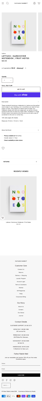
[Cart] (39, 3)
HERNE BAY (17, 329)
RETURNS (6, 161)
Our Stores (21, 312)
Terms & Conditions (21, 284)
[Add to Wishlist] (21, 148)
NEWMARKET (17, 341)
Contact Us (21, 269)
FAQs (21, 293)
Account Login (21, 281)
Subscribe (21, 375)
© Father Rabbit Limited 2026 (9, 391)
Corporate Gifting (21, 296)
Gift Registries (21, 290)
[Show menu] (2, 3)
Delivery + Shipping (21, 275)
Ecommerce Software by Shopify (27, 391)
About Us (21, 306)
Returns (21, 272)
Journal (21, 315)
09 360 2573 (28, 325)
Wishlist (21, 287)
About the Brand (6, 130)
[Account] (34, 3)
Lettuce (4, 53)
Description (5, 101)
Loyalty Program (21, 278)
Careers (21, 309)
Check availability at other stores (13, 140)
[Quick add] (3, 218)
